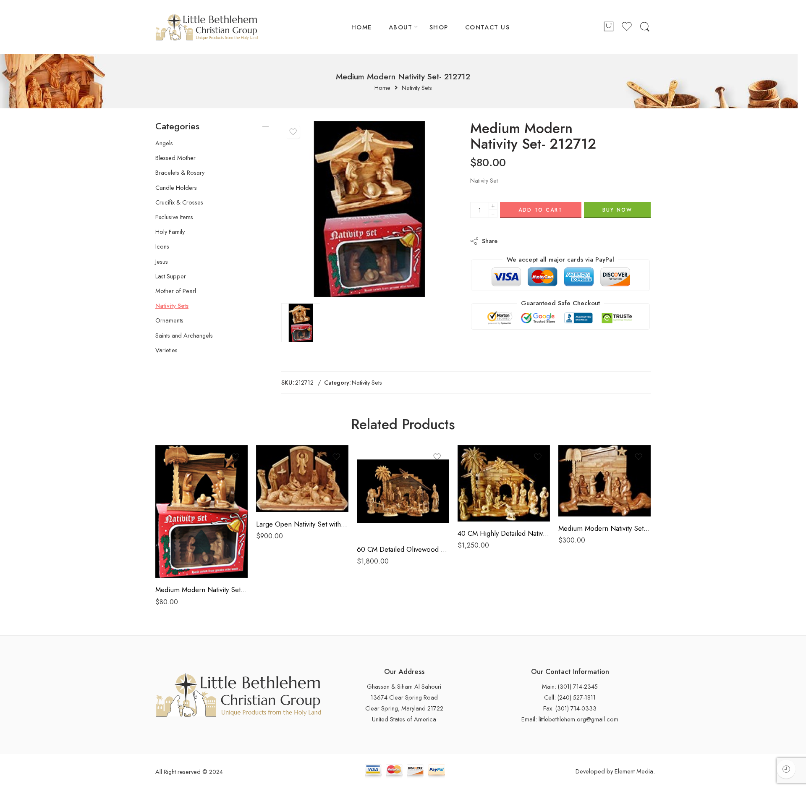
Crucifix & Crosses (179, 202)
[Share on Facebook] (528, 240)
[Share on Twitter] (511, 240)
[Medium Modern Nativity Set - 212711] (201, 511)
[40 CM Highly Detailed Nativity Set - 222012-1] (504, 483)
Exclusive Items (174, 217)
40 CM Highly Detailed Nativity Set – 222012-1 (504, 533)
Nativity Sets (417, 88)
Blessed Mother (175, 158)
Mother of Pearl (175, 291)
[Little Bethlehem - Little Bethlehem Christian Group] (206, 27)
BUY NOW (617, 210)
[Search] (645, 27)
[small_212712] (369, 209)
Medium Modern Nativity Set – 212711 (201, 590)
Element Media (634, 771)
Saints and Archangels (184, 335)
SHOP (438, 27)
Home (382, 88)
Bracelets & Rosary (179, 172)
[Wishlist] (293, 132)
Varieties (166, 350)
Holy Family (170, 232)
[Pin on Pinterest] (545, 240)
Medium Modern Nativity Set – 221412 (604, 528)
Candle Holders (176, 187)
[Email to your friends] (561, 240)
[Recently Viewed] (786, 769)
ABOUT (401, 27)
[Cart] (609, 27)
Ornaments (169, 320)
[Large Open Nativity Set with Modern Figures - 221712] (302, 478)
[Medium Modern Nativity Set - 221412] (604, 480)
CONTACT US (487, 27)
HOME (361, 27)
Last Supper (170, 276)
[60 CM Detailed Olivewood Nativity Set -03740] (403, 491)
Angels (164, 143)
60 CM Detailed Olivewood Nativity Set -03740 (403, 549)
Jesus (161, 261)
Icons (162, 246)
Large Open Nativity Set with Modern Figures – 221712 (302, 524)
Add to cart (540, 210)
